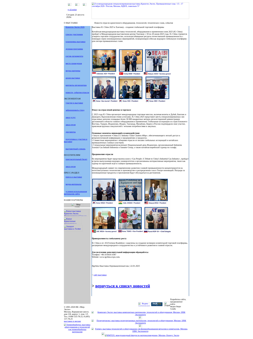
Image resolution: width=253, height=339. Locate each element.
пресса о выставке (74, 177)
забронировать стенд (75, 110)
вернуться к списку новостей (122, 285)
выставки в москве (72, 321)
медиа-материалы (73, 184)
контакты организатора (76, 85)
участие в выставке (74, 103)
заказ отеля (71, 125)
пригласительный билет (76, 159)
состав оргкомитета (74, 56)
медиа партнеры (73, 71)
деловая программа (74, 49)
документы (71, 132)
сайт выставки (100, 275)
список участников (74, 34)
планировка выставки (75, 42)
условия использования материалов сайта (75, 192)
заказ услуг (71, 117)
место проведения (74, 63)
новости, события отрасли (77, 92)
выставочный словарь (75, 149)
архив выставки (73, 78)
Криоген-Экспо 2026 (75, 27)
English (73, 10)
